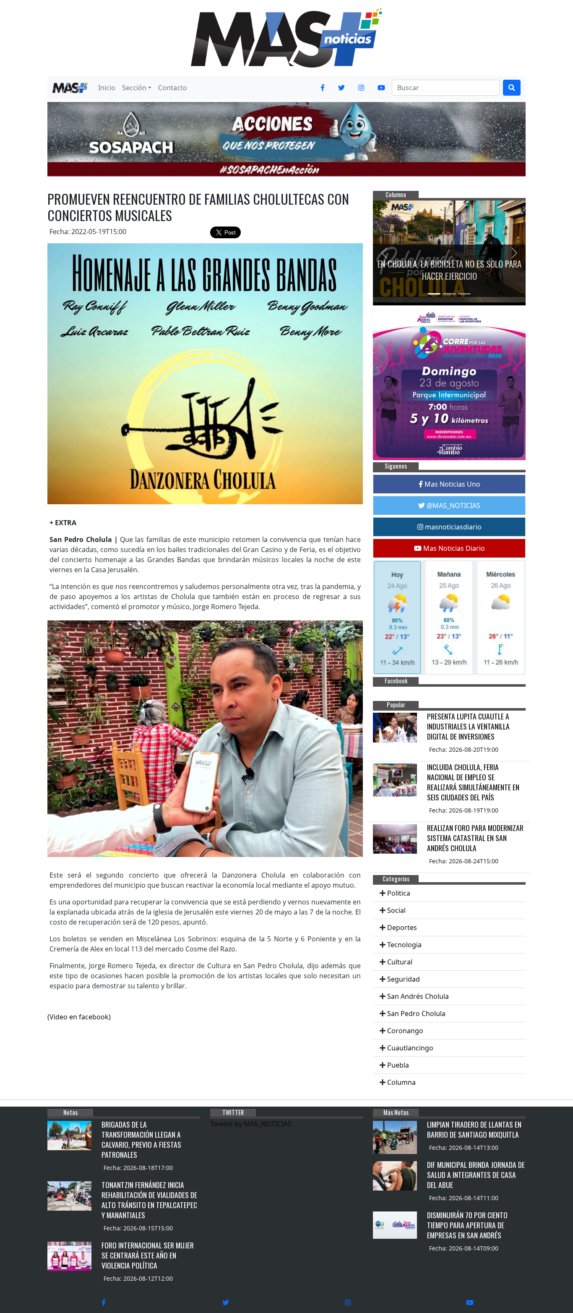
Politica (398, 893)
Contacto (172, 87)
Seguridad (403, 979)
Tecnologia (404, 944)
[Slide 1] (434, 294)
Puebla (398, 1065)
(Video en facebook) (79, 1016)
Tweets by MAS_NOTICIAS (251, 1123)
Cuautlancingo (410, 1047)
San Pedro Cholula (416, 1013)
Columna (401, 1082)
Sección (134, 87)
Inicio (106, 87)
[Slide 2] (449, 294)
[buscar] (512, 88)
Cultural (399, 962)
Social (396, 910)
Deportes (402, 927)
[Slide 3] (464, 294)
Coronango (405, 1030)
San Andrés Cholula (418, 996)
